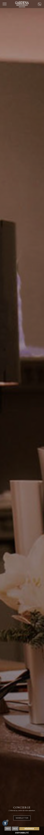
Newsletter (22, 818)
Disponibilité (22, 833)
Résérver (29, 829)
